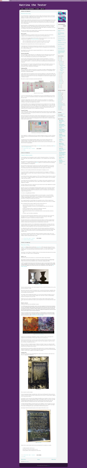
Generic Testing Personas (61, 36)
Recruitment (60, 102)
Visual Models (60, 109)
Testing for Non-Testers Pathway (61, 30)
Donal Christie (39, 246)
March (61, 80)
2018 (60, 57)
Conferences (28, 239)
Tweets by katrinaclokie (61, 113)
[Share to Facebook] (39, 148)
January (61, 83)
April (61, 79)
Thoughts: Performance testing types (62, 162)
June (60, 76)
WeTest (37, 162)
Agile (59, 91)
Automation (59, 94)
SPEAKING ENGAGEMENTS (29, 8)
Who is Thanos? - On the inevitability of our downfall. (62, 126)
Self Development (60, 103)
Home (38, 459)
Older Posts (54, 459)
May (60, 77)
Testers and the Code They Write (62, 122)
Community (25, 239)
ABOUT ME (42, 8)
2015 (60, 84)
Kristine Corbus (61, 157)
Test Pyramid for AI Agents (61, 140)
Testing (24, 149)
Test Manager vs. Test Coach (62, 42)
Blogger (48, 465)
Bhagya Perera (61, 143)
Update (60, 158)
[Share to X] (38, 148)
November (61, 62)
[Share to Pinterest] (40, 148)
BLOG (22, 8)
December (61, 61)
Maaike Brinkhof (61, 124)
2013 (60, 87)
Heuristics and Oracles (61, 44)
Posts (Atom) (27, 461)
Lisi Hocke (60, 134)
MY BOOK (37, 8)
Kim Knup (60, 160)
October (61, 64)
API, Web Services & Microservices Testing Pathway (61, 33)
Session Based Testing (61, 105)
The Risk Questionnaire (34, 38)
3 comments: (33, 238)
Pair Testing (59, 46)
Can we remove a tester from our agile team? (61, 48)
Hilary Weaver (61, 120)
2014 (60, 86)
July (60, 74)
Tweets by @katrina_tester (61, 116)
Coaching (59, 95)
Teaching (59, 107)
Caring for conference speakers (26, 155)
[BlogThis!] (37, 148)
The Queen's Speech (39, 284)
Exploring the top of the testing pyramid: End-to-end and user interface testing (61, 52)
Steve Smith (38, 145)
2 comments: (33, 148)
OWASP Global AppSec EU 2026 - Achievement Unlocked (62, 136)
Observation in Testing (25, 244)
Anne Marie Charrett (62, 152)
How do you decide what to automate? (62, 40)
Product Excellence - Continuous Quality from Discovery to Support (62, 154)
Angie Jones (61, 139)
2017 (60, 58)
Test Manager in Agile (61, 38)
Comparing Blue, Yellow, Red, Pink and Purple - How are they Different (62, 131)
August (61, 73)
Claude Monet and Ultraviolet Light (39, 334)
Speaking (32, 239)
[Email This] (36, 148)
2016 (60, 60)
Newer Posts (23, 459)
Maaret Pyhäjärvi (61, 129)
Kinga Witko (61, 148)
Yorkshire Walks (39, 442)
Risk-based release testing (26, 13)
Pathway (59, 101)
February (61, 81)
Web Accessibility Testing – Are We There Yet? (62, 145)
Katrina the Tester (33, 5)
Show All (65, 164)
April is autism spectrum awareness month (62, 149)
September (61, 72)
